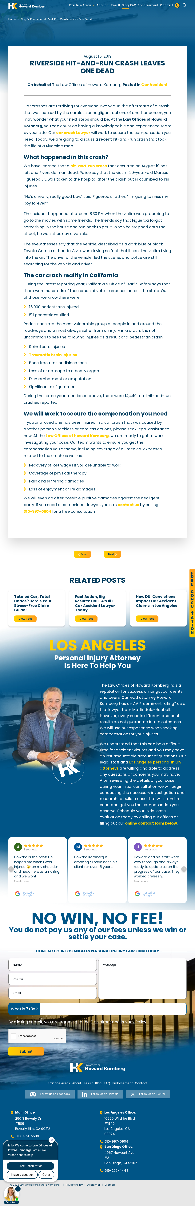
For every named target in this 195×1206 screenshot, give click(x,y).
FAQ (133, 5)
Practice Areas (80, 5)
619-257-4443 (116, 1170)
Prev (83, 554)
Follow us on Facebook (55, 1094)
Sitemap (110, 1185)
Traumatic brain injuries (53, 354)
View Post (25, 619)
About (101, 5)
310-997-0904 (116, 1141)
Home (12, 19)
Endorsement (148, 5)
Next (111, 554)
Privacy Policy (133, 1022)
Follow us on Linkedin (104, 1094)
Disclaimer (101, 1022)
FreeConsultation (192, 603)
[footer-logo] (97, 1067)
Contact (166, 5)
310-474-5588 (27, 1136)
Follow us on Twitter (152, 1094)
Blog (125, 5)
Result (115, 5)
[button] (184, 869)
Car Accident (154, 84)
